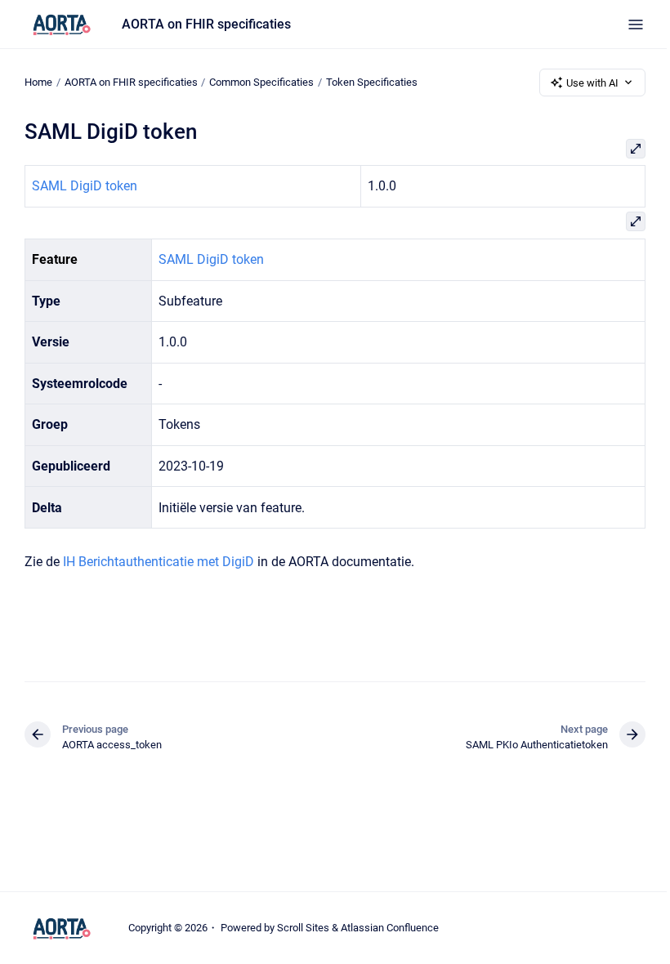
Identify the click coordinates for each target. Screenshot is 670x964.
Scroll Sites (303, 928)
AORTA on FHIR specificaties (206, 24)
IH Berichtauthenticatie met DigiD (158, 561)
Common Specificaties (261, 82)
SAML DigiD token (84, 186)
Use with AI (592, 83)
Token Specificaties (372, 82)
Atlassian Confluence (390, 928)
